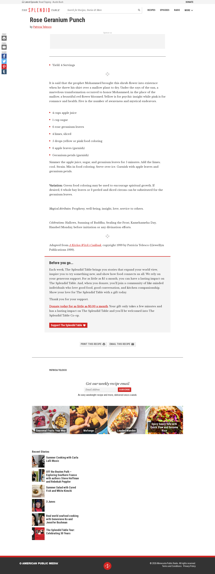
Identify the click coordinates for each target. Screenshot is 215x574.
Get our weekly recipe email (107, 384)
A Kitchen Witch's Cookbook (85, 245)
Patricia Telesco (42, 27)
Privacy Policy (189, 566)
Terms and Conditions (172, 566)
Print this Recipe (91, 344)
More (187, 10)
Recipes (151, 10)
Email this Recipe (120, 344)
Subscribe (124, 389)
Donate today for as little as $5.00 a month (78, 306)
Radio (177, 10)
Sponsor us (107, 33)
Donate (189, 2)
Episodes (164, 10)
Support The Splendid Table (66, 325)
